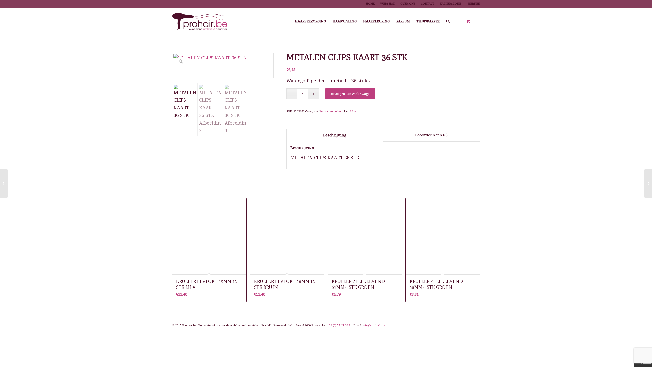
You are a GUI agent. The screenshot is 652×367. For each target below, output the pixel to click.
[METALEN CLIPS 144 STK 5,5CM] (648, 183)
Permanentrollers (331, 111)
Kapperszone (450, 3)
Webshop (387, 3)
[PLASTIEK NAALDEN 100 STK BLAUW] (4, 183)
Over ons (407, 3)
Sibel (353, 111)
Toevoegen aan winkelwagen (350, 94)
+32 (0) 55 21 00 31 (339, 325)
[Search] (448, 21)
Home (370, 3)
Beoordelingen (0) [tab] (431, 135)
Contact (427, 3)
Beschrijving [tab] (334, 135)
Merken (474, 3)
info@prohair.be (374, 325)
